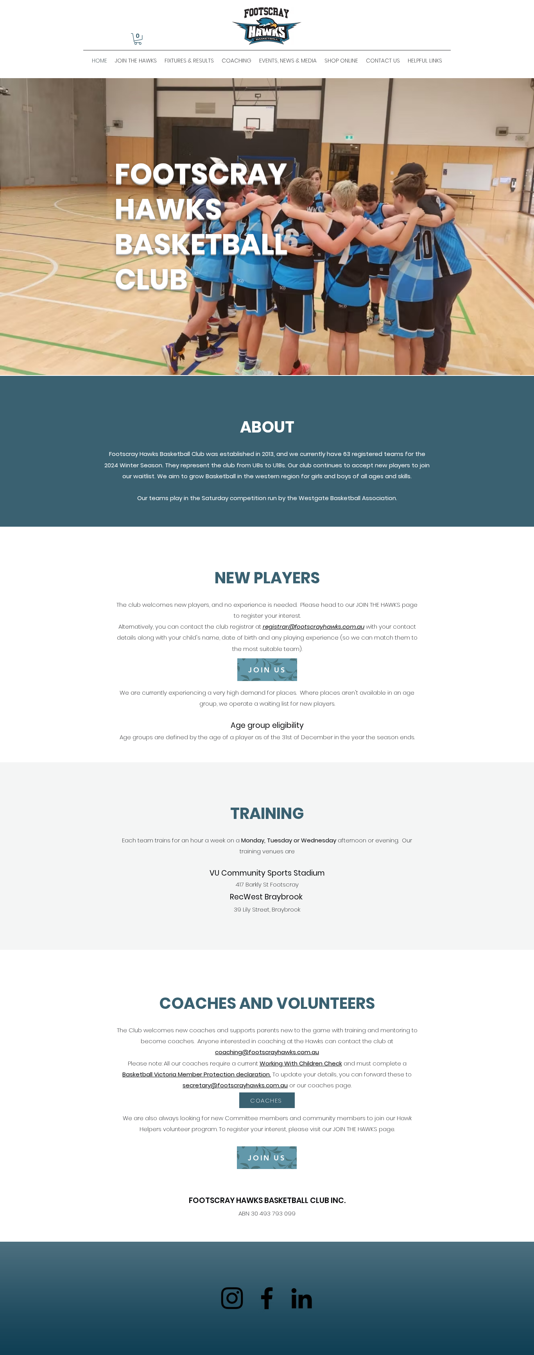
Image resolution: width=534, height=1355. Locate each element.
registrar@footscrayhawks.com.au (313, 626)
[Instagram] (232, 1298)
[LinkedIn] (301, 1298)
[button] (138, 39)
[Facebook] (266, 1298)
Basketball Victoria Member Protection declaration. (196, 1074)
